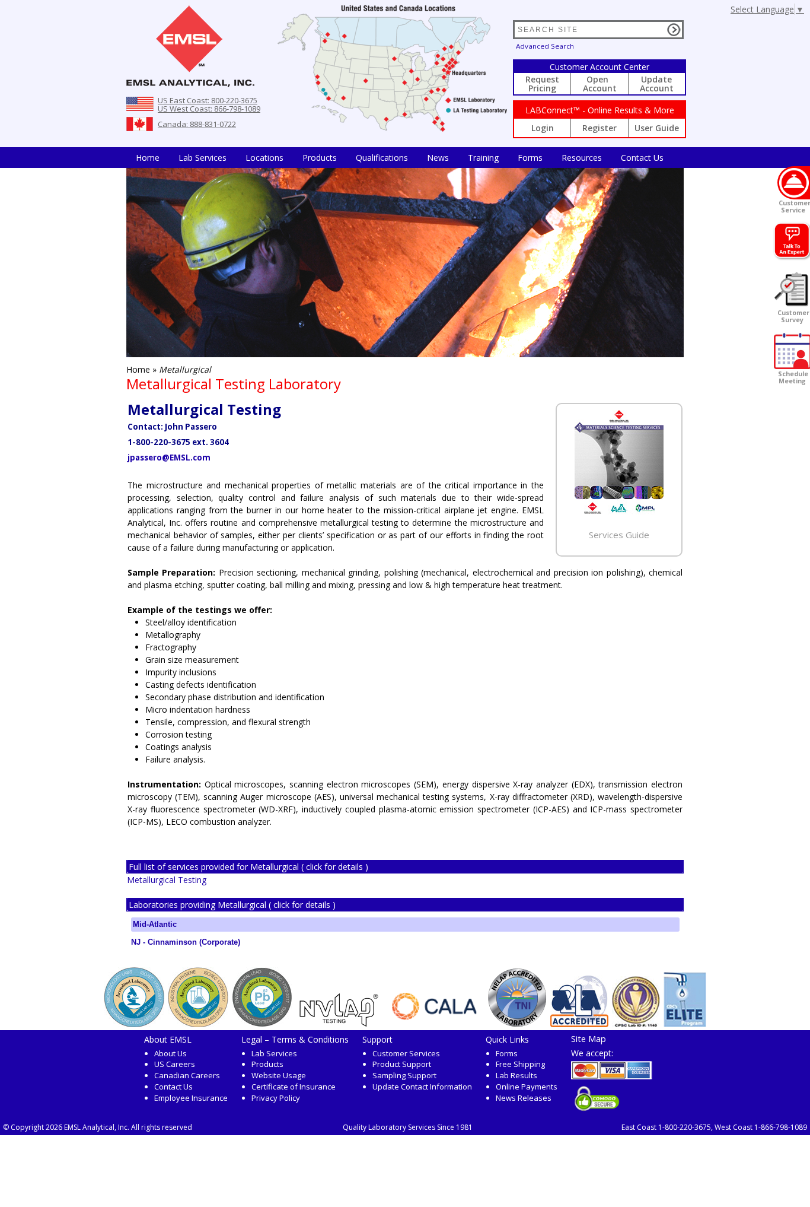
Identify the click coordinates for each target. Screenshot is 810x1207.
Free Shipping (520, 1064)
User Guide (656, 128)
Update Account (657, 84)
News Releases (523, 1097)
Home (148, 157)
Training (483, 157)
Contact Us (642, 157)
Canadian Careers (187, 1075)
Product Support (401, 1064)
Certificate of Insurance (293, 1086)
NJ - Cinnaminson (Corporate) (185, 942)
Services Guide (619, 535)
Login (542, 128)
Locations (264, 157)
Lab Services (274, 1053)
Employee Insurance (191, 1097)
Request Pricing (542, 84)
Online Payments (526, 1086)
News (438, 157)
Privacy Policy (275, 1097)
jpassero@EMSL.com (169, 457)
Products (319, 157)
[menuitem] (147, 157)
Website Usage (278, 1075)
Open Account (600, 84)
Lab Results (516, 1075)
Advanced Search (545, 46)
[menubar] (399, 157)
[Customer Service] (793, 182)
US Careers (174, 1064)
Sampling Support (404, 1075)
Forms (530, 157)
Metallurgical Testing (166, 879)
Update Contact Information (422, 1086)
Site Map (588, 1038)
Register (599, 128)
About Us (170, 1053)
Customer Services (406, 1053)
